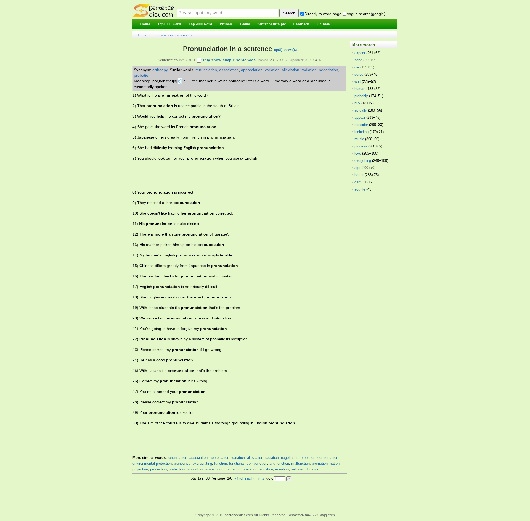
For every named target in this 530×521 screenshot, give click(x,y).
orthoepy (160, 70)
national (297, 469)
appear (359, 117)
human (359, 89)
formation (233, 469)
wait (357, 82)
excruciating (202, 463)
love (357, 153)
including (361, 132)
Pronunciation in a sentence (172, 35)
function (220, 463)
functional (237, 463)
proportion (195, 469)
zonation (266, 469)
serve (358, 74)
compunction (257, 463)
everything (362, 160)
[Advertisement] (232, 175)
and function (279, 463)
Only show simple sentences (228, 60)
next (249, 479)
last (260, 479)
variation (272, 70)
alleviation (290, 70)
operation (250, 469)
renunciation (206, 70)
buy (357, 103)
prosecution (214, 469)
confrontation (327, 458)
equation (282, 469)
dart (357, 182)
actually (360, 110)
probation (142, 75)
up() (278, 50)
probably (361, 96)
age (357, 168)
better (359, 175)
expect (359, 53)
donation (312, 469)
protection (177, 469)
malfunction (300, 463)
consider (361, 125)
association (229, 70)
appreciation (252, 70)
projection (140, 469)
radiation (309, 70)
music (359, 139)
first (238, 479)
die (356, 67)
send (358, 60)
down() (290, 50)
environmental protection (152, 463)
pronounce (182, 463)
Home (142, 35)
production (158, 469)
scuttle (359, 189)
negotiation (328, 70)
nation (335, 463)
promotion (320, 463)
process (360, 146)
